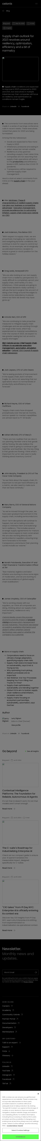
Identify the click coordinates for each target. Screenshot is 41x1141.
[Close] (38, 1093)
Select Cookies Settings (20, 1130)
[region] (20, 1116)
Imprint (20, 1126)
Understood (20, 1137)
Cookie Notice (12, 1126)
